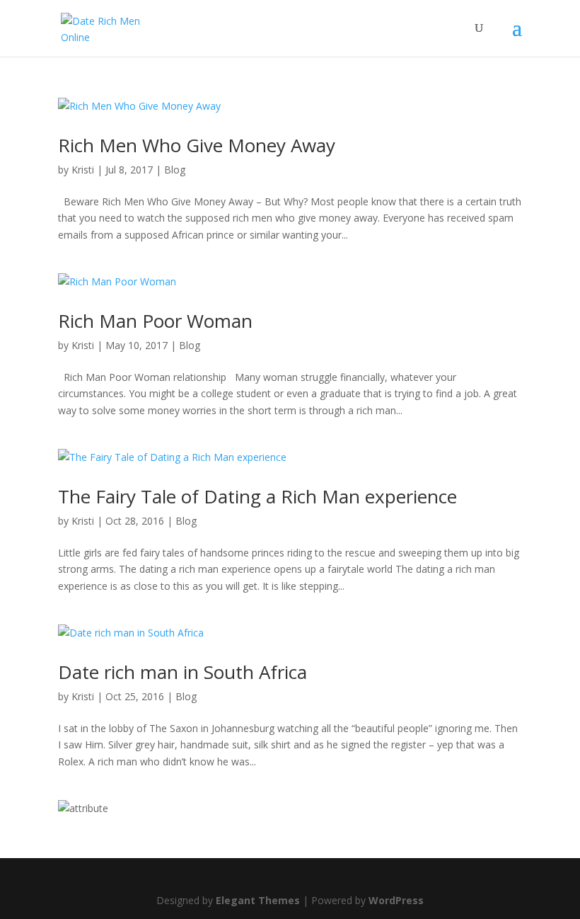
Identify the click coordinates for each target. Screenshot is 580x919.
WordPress (396, 900)
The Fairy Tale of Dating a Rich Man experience (257, 496)
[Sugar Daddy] (83, 808)
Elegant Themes (258, 900)
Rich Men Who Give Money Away (196, 145)
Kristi (82, 169)
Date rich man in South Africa (182, 672)
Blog (174, 169)
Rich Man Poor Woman (155, 320)
